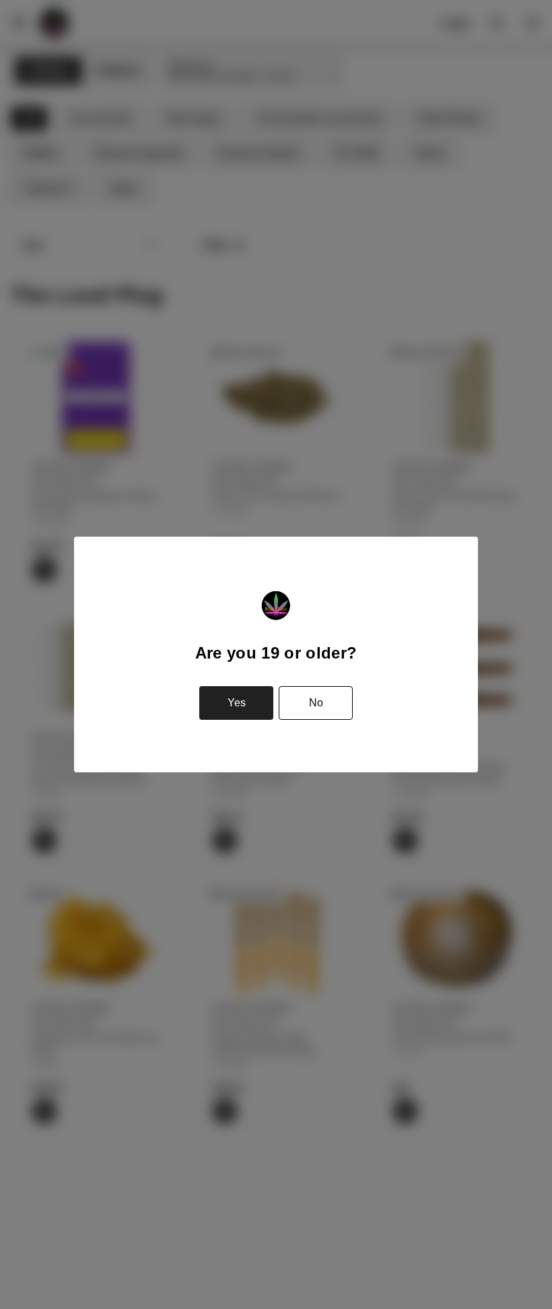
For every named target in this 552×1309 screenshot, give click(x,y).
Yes (237, 702)
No (316, 702)
